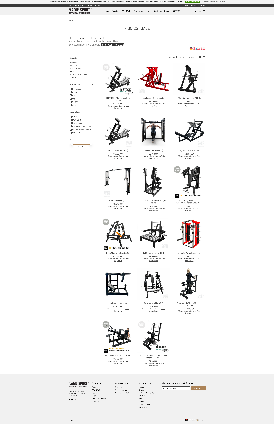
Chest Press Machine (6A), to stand (153, 202)
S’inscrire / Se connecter (198, 5)
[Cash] (197, 420)
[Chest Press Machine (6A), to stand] (153, 181)
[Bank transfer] (193, 420)
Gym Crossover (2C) (118, 201)
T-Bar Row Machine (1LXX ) (189, 98)
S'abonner (198, 388)
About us (141, 402)
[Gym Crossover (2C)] (118, 181)
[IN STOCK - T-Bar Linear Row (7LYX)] (118, 79)
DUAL (74, 117)
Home (107, 11)
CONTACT (176, 11)
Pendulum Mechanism (81, 129)
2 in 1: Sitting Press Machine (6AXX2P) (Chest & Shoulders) (189, 202)
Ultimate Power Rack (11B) (189, 253)
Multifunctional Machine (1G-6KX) (118, 355)
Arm (74, 105)
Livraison (141, 390)
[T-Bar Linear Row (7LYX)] (118, 131)
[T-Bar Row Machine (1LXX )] (189, 79)
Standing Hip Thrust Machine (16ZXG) (189, 304)
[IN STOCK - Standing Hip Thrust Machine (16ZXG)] (153, 336)
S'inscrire (118, 387)
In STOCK (76, 133)
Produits (73, 62)
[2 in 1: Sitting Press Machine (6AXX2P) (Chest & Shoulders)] (189, 181)
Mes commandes (121, 390)
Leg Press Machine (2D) (189, 150)
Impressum (142, 407)
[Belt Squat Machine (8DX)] (153, 234)
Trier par (181, 57)
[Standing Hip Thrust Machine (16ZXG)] (189, 284)
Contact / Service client (146, 393)
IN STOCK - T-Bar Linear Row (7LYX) (118, 99)
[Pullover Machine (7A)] (153, 284)
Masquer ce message (192, 2)
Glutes (75, 102)
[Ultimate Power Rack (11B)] (189, 234)
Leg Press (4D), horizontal (153, 98)
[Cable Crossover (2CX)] (153, 131)
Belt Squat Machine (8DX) (153, 253)
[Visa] (190, 420)
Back (74, 95)
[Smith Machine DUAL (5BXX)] (118, 234)
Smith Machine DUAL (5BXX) (118, 253)
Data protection (144, 405)
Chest (74, 92)
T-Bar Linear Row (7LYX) (118, 150)
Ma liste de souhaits (122, 393)
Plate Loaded (77, 123)
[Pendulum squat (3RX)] (118, 284)
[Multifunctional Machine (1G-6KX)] (118, 336)
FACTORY (141, 396)
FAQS (149, 11)
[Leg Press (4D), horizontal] (153, 79)
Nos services (75, 68)
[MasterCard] (186, 420)
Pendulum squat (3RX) (117, 303)
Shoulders (76, 89)
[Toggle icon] (195, 11)
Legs (74, 99)
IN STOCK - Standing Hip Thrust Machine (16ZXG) (153, 356)
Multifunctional (78, 120)
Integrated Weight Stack (82, 126)
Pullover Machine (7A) (153, 303)
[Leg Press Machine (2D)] (189, 131)
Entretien (141, 387)
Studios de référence (78, 74)
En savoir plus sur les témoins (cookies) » (213, 2)
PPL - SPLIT (75, 65)
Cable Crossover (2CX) (153, 150)
